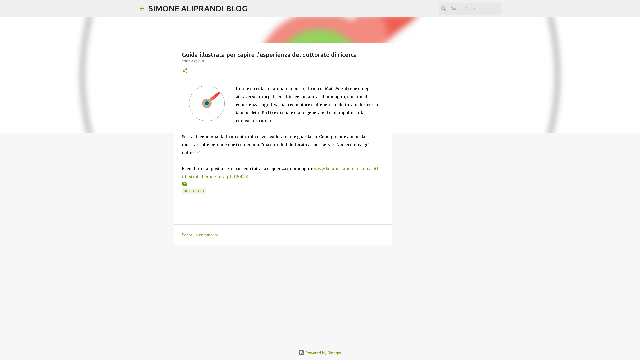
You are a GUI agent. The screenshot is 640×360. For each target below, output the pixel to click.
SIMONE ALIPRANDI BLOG (198, 8)
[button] (185, 71)
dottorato (194, 191)
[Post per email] (185, 185)
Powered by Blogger (323, 353)
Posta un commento (200, 235)
